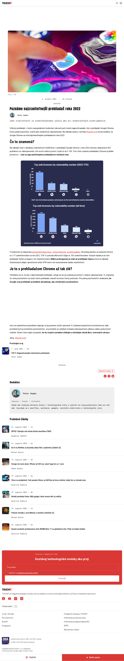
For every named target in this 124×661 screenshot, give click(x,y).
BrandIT (5, 622)
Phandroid (91, 131)
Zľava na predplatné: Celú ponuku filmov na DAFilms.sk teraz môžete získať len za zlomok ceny (48, 480)
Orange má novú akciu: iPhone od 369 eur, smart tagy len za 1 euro (37, 464)
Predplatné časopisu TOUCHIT (76, 614)
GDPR (66, 626)
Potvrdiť (62, 578)
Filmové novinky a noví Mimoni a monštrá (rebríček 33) (32, 513)
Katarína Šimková (19, 485)
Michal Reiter (17, 452)
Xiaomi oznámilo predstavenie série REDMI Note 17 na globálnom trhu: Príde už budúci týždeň (48, 529)
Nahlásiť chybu (105, 371)
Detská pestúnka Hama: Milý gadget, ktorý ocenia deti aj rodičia (36, 496)
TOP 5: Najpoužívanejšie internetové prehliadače (30, 353)
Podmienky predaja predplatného (76, 622)
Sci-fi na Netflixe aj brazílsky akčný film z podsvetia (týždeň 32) (36, 448)
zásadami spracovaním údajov (27, 573)
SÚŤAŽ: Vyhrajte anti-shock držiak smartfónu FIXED (31, 431)
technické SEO (8, 651)
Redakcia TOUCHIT (19, 436)
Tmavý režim (7, 606)
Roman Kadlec (17, 468)
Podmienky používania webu (75, 618)
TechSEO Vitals (27, 651)
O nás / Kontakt (8, 614)
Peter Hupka (22, 115)
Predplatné (6, 626)
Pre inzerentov (7, 618)
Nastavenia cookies (71, 630)
